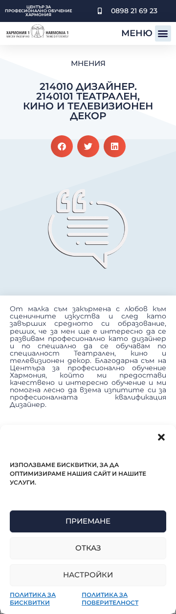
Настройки (88, 574)
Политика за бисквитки (33, 598)
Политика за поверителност (110, 598)
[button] (161, 437)
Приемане (88, 521)
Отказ (88, 547)
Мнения (88, 63)
